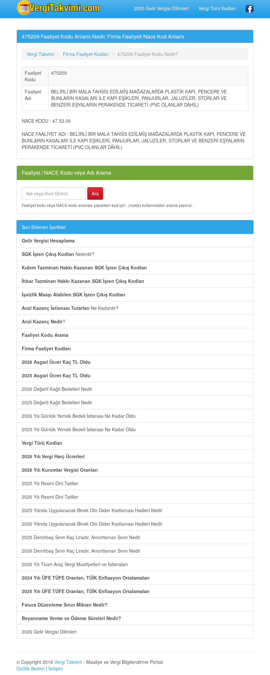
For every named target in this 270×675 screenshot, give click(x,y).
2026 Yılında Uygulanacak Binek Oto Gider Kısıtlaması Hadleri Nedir (92, 523)
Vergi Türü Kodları (217, 8)
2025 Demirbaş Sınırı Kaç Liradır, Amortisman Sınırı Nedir (81, 537)
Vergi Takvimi (68, 662)
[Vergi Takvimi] (59, 7)
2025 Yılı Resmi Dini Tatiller (50, 483)
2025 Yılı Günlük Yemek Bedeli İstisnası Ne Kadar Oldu (79, 429)
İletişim (55, 668)
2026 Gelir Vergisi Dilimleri (49, 631)
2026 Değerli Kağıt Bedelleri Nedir (57, 389)
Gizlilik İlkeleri (30, 668)
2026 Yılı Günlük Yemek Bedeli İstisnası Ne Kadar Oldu (79, 416)
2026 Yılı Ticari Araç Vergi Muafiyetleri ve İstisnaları (75, 564)
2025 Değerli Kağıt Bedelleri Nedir (57, 402)
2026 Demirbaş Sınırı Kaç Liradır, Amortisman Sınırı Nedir (81, 550)
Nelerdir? (58, 254)
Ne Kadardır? (70, 308)
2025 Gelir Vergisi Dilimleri (161, 8)
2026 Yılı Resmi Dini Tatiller (50, 496)
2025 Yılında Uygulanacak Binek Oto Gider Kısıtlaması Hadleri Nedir (92, 510)
